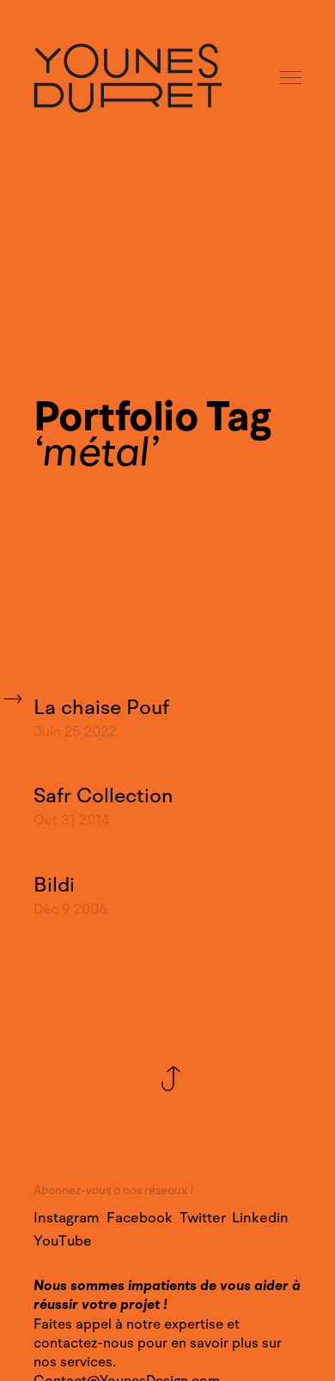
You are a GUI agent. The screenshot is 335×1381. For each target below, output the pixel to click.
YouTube (63, 1241)
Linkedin (260, 1218)
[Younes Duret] (128, 78)
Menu (292, 78)
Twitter (203, 1218)
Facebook (140, 1218)
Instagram (67, 1218)
